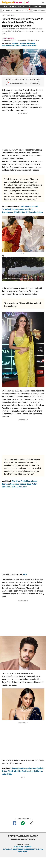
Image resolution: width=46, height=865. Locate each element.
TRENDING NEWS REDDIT (28, 45)
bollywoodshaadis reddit (24, 849)
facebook (28, 847)
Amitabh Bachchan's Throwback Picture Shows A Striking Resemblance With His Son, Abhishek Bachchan (22, 209)
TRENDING (12, 6)
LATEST (4, 6)
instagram (7, 849)
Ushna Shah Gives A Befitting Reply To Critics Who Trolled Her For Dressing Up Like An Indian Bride (23, 771)
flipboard (18, 847)
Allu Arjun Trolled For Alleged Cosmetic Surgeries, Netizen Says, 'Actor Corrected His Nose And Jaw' (19, 484)
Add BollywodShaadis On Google (16, 10)
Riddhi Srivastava (8, 38)
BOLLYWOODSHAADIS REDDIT (11, 45)
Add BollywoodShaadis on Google (24, 83)
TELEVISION (33, 6)
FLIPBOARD (15, 43)
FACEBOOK (23, 43)
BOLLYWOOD (22, 6)
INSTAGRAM (31, 43)
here (24, 574)
